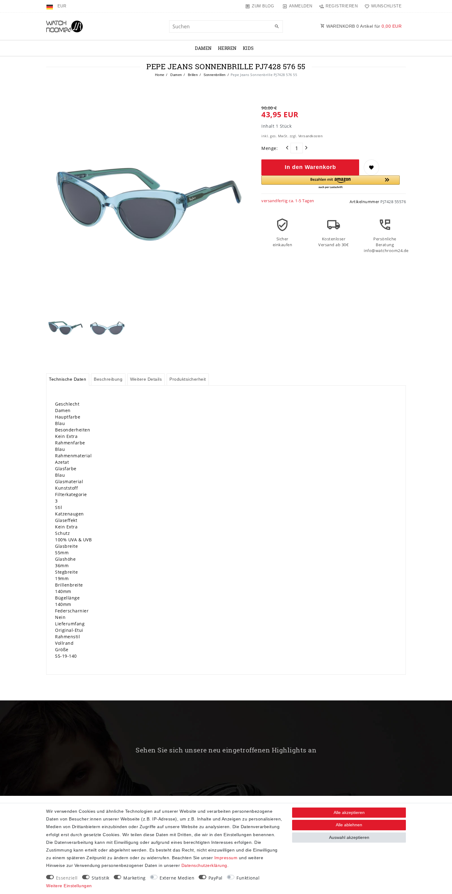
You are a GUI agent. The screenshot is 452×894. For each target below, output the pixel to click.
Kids (248, 48)
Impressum (226, 857)
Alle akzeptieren (349, 812)
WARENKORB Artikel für (363, 26)
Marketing (134, 878)
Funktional (248, 878)
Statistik (100, 878)
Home (160, 75)
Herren (227, 48)
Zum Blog (263, 6)
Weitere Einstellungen (69, 885)
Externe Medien (177, 878)
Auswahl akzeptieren (349, 837)
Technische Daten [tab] (67, 379)
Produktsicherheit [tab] (187, 379)
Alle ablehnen (349, 824)
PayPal (215, 878)
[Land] (50, 6)
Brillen (192, 75)
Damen (203, 48)
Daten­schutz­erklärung (204, 865)
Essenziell (67, 878)
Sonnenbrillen (214, 75)
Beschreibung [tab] (108, 379)
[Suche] (277, 27)
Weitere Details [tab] (146, 379)
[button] (330, 182)
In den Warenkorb (310, 167)
